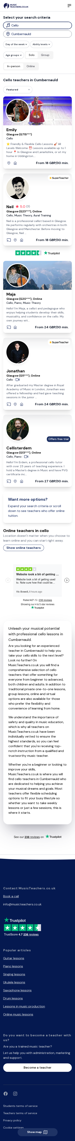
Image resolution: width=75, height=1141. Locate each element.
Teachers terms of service (20, 1113)
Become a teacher (37, 1067)
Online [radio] (31, 66)
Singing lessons (14, 974)
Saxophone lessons (17, 990)
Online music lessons (18, 1014)
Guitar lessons (13, 958)
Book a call (11, 896)
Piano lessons (13, 966)
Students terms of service (20, 1106)
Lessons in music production (24, 1006)
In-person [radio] (13, 66)
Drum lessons (13, 998)
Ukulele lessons (14, 982)
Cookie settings (13, 1127)
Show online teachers (23, 548)
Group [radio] (45, 55)
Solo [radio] (32, 55)
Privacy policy (12, 1120)
